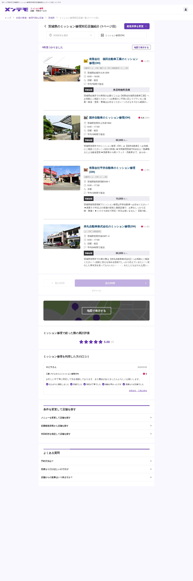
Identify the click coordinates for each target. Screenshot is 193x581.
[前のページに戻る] (45, 26)
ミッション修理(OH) (115, 35)
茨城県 (51, 18)
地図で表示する (141, 47)
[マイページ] (185, 9)
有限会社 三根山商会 (138, 390)
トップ (8, 18)
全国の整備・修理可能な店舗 (29, 18)
